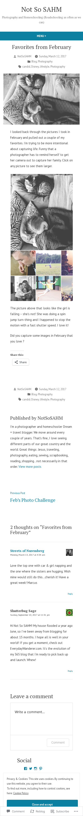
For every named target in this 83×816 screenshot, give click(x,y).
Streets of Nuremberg (27, 551)
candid (26, 66)
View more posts (30, 467)
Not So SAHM (41, 9)
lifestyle (44, 66)
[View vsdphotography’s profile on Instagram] (35, 768)
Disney (35, 66)
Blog (34, 61)
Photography (45, 61)
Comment (58, 742)
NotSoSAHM (24, 56)
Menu (49, 36)
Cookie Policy (21, 793)
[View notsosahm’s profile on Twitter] (30, 768)
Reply (70, 593)
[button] (23, 263)
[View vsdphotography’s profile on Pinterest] (40, 768)
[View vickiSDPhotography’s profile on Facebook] (25, 768)
